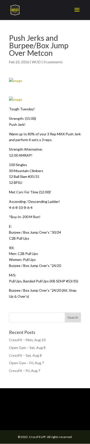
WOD (36, 62)
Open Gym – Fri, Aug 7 (26, 363)
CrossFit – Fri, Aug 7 (24, 370)
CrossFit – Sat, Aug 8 (25, 355)
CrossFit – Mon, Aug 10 (27, 340)
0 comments (53, 62)
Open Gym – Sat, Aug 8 (27, 347)
